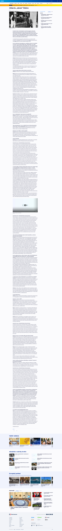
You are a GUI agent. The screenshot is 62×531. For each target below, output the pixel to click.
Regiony (26, 3)
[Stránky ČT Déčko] (32, 519)
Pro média (21, 517)
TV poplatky (10, 519)
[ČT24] (2, 1)
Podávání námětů (22, 524)
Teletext (10, 520)
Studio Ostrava (21, 520)
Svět (23, 3)
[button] (25, 205)
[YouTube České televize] (49, 514)
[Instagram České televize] (46, 514)
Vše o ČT (10, 526)
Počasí (33, 3)
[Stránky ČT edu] (46, 519)
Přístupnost (22, 529)
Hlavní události (11, 3)
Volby (18, 3)
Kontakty (21, 526)
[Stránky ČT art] (39, 519)
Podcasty (41, 3)
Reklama (21, 518)
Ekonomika (29, 3)
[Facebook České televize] (48, 514)
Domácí (21, 3)
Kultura (38, 3)
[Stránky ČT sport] (40, 517)
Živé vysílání (10, 518)
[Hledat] (57, 1)
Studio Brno (21, 519)
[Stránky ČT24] (32, 517)
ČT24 (16, 430)
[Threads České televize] (52, 514)
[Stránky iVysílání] (47, 517)
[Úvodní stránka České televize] (13, 514)
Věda (35, 3)
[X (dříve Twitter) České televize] (50, 514)
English (14, 529)
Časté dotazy (21, 525)
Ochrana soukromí (18, 529)
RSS (52, 529)
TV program (10, 517)
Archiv (14, 430)
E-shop (10, 524)
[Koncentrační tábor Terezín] (23, 20)
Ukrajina (15, 3)
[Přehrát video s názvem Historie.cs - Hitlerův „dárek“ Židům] (25, 205)
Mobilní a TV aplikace (11, 525)
